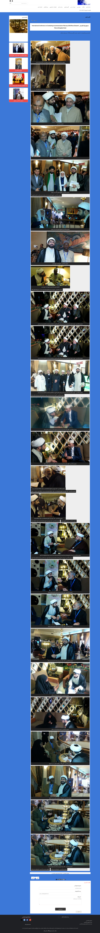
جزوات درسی (72, 7)
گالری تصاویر (66, 7)
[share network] (65, 879)
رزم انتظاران (46, 7)
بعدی (33, 878)
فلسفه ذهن (40, 7)
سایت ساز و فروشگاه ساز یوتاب (50, 930)
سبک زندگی (60, 7)
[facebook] (61, 879)
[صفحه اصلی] (84, 2)
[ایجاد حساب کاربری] (12, 1)
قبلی (37, 878)
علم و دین (78, 7)
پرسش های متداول (65, 917)
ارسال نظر (60, 909)
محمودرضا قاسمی (66, 873)
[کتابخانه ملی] (19, 26)
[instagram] (64, 879)
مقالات (83, 7)
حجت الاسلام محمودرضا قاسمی (57, 873)
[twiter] (24, 920)
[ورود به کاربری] (10, 1)
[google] (30, 920)
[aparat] (55, 875)
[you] (58, 879)
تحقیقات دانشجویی (53, 7)
